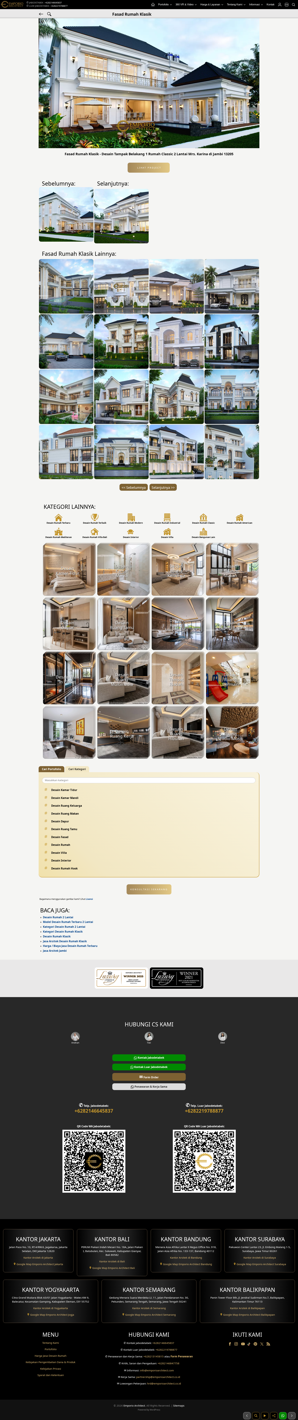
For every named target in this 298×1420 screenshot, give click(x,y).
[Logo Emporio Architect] (12, 4)
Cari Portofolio (51, 769)
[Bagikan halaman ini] (274, 1415)
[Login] (279, 5)
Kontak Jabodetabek (150, 1057)
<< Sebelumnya (134, 487)
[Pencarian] (293, 5)
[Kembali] (41, 14)
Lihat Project (148, 167)
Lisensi (89, 899)
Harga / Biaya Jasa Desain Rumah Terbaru (70, 946)
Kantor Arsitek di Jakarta (38, 1257)
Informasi (254, 4)
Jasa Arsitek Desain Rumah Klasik (65, 941)
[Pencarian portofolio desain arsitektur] (256, 1415)
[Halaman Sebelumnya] (247, 1415)
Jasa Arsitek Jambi (55, 950)
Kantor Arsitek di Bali (112, 1261)
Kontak (271, 4)
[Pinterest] (256, 1344)
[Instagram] (236, 1344)
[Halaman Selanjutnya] (292, 1415)
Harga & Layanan (210, 4)
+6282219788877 (59, 5)
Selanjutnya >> (163, 487)
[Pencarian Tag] (49, 14)
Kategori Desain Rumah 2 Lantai (64, 926)
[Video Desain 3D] (265, 1415)
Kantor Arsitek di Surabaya (260, 1257)
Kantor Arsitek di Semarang (149, 1308)
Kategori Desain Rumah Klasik (63, 931)
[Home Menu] (153, 5)
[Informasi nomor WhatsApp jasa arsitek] (283, 1415)
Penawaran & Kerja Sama (150, 1086)
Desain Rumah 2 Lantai (58, 917)
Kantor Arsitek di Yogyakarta (50, 1308)
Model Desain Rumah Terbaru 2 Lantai (68, 922)
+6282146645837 (53, 2)
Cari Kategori (77, 769)
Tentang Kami (235, 4)
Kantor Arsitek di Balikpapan (247, 1308)
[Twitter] (262, 1345)
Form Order (149, 1077)
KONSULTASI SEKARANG (149, 889)
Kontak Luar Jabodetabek (150, 1067)
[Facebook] (230, 1344)
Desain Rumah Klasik (57, 936)
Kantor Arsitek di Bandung (186, 1257)
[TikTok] (249, 1344)
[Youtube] (243, 1344)
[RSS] (268, 1344)
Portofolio (163, 4)
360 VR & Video (185, 4)
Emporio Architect (134, 1405)
